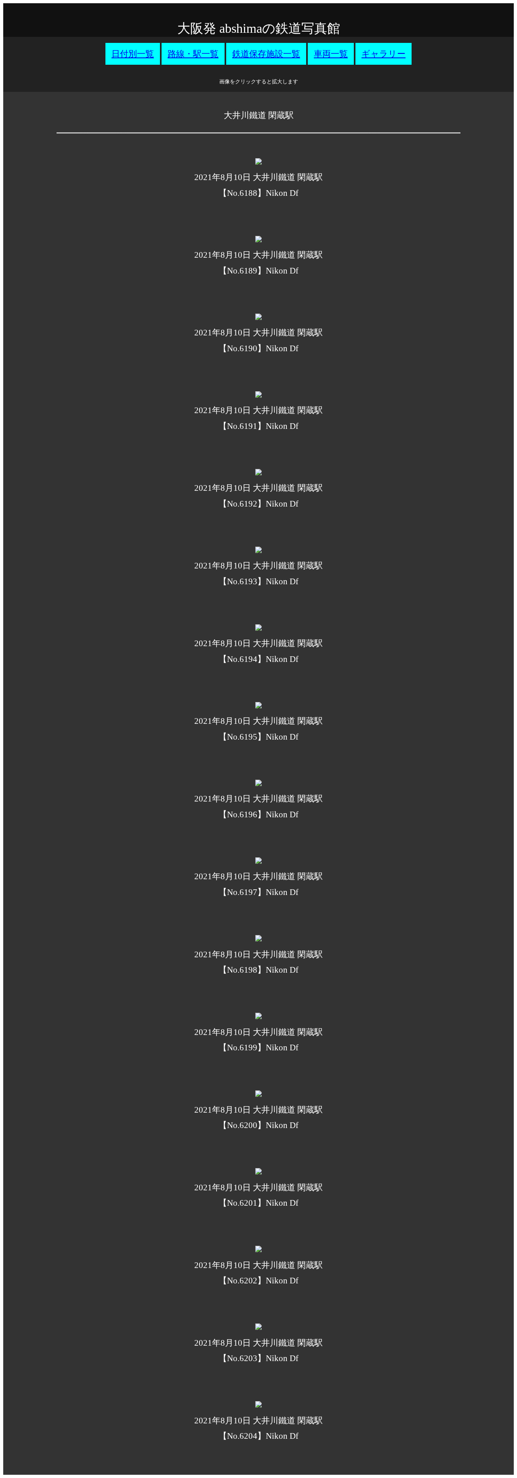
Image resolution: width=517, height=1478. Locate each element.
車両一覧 (331, 54)
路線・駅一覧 (193, 54)
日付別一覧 (132, 54)
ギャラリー (383, 54)
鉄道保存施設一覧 (266, 54)
